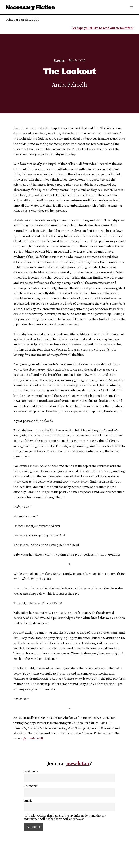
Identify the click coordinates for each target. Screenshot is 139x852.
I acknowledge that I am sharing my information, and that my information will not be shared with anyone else (65, 817)
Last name (30, 786)
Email (28, 800)
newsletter (77, 763)
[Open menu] (131, 7)
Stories (59, 61)
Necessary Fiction (30, 7)
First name (31, 771)
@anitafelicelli (33, 738)
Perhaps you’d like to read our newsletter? (102, 28)
